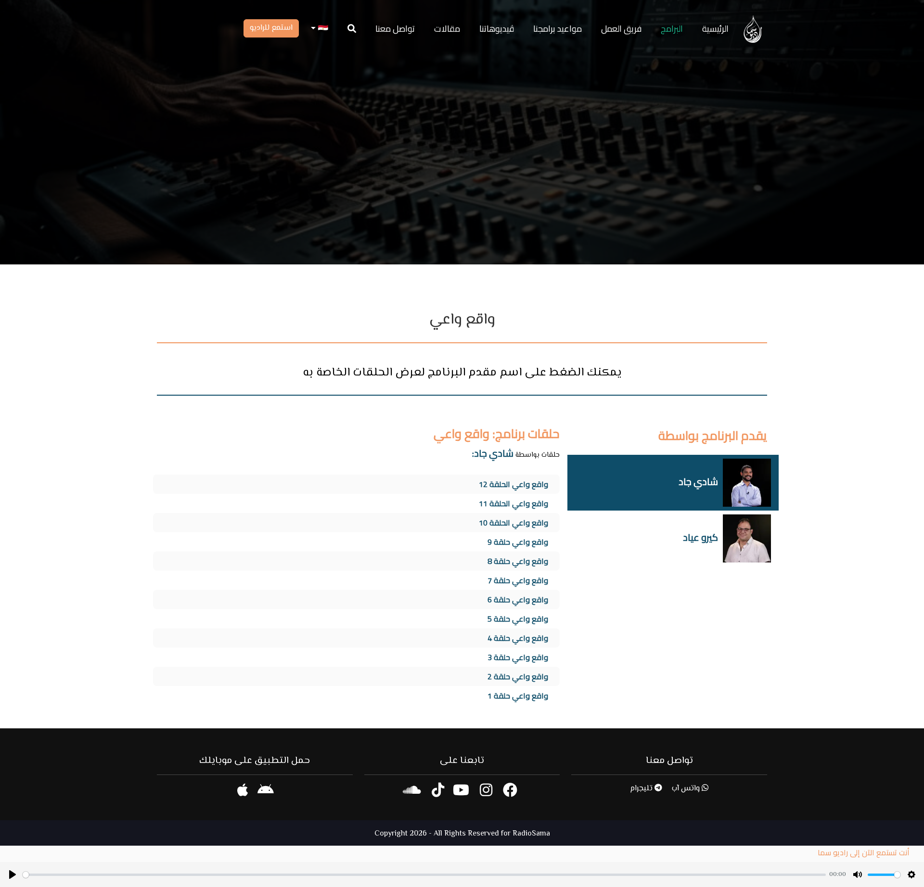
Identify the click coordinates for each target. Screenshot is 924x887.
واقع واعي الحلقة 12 (513, 484)
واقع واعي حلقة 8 (518, 561)
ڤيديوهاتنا (496, 29)
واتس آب (687, 789)
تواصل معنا (395, 29)
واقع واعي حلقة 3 (518, 657)
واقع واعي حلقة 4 (518, 638)
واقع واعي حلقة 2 (518, 676)
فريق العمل (621, 29)
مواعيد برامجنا (557, 29)
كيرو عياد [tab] (700, 537)
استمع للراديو (271, 28)
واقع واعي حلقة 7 (518, 580)
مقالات (447, 29)
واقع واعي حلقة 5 (518, 619)
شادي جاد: (492, 453)
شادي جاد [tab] (698, 481)
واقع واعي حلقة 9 (518, 542)
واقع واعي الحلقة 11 (513, 503)
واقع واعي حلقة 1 (518, 695)
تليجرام (642, 789)
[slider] (424, 874)
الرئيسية (715, 29)
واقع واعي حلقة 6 (518, 599)
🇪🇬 (322, 29)
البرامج (672, 29)
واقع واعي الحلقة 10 (513, 522)
